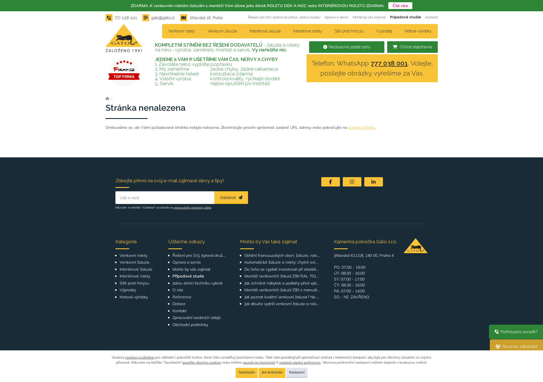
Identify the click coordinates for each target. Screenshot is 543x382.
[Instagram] (352, 181)
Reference (182, 297)
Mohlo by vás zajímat (369, 17)
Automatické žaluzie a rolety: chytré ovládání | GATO (282, 262)
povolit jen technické (259, 362)
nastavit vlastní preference (300, 362)
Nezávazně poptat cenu (349, 47)
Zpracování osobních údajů (197, 317)
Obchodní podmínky (190, 324)
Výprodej (384, 31)
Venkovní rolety (181, 31)
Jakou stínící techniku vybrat (198, 283)
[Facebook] (330, 181)
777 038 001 (389, 63)
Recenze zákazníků (519, 346)
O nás (178, 290)
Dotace (179, 303)
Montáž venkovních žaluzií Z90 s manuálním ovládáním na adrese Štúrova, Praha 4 (282, 290)
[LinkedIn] (373, 181)
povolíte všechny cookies (201, 362)
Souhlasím (246, 372)
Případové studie (405, 17)
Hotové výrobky (418, 31)
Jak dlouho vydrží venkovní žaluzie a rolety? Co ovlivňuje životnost (282, 303)
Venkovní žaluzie (222, 31)
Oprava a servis (336, 17)
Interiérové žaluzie (265, 31)
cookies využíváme (139, 357)
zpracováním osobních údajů (192, 207)
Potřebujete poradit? (518, 331)
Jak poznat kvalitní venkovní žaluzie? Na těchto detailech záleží (282, 297)
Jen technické (272, 372)
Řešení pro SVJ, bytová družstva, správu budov (284, 17)
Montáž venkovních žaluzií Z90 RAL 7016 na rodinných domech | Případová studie (282, 276)
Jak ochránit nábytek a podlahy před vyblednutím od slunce (282, 283)
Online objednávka (415, 47)
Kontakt (431, 17)
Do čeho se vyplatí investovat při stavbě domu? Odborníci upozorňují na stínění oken (282, 269)
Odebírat (228, 197)
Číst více (400, 5)
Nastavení (297, 372)
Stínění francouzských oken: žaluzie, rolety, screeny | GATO (282, 255)
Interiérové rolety (307, 31)
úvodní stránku (361, 127)
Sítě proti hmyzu (349, 31)
